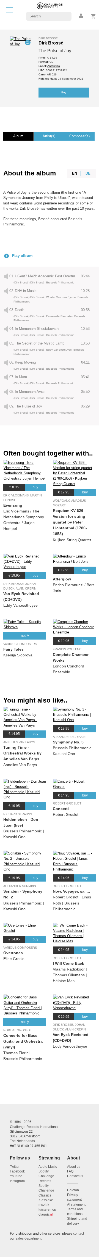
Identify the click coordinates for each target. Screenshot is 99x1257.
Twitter (15, 1166)
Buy (63, 92)
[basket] (93, 16)
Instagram (17, 1181)
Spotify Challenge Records (46, 1176)
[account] (81, 16)
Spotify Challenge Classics (46, 1190)
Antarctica (53, 65)
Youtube (16, 1176)
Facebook (17, 1171)
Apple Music (47, 1166)
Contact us (75, 1176)
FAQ (70, 1171)
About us (73, 1166)
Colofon (73, 1190)
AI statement (76, 1204)
